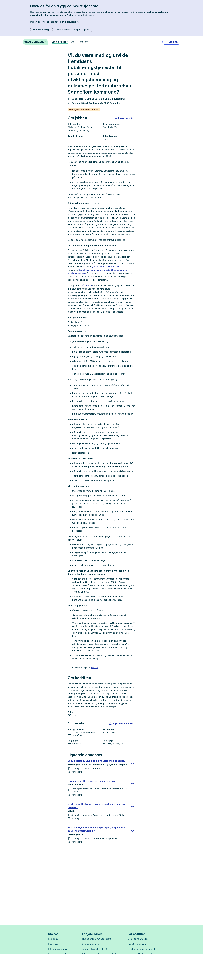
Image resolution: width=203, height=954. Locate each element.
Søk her (94, 667)
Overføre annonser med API (141, 949)
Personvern (53, 944)
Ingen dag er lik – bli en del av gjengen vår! (92, 781)
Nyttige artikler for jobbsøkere (96, 939)
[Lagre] (132, 764)
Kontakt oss (53, 939)
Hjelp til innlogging (137, 944)
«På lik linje (86, 285)
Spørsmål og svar (90, 944)
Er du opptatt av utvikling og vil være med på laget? (96, 760)
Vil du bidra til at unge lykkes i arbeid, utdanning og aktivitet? (96, 806)
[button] (121, 723)
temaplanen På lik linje (110, 266)
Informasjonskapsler (58, 949)
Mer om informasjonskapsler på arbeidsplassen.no (55, 22)
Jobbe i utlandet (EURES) (94, 949)
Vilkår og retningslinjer (138, 939)
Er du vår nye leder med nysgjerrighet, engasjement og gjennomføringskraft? (97, 829)
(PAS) (95, 266)
